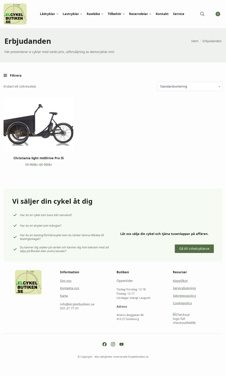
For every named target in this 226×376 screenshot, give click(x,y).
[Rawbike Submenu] (101, 14)
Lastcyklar (71, 14)
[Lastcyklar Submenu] (80, 14)
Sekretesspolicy (184, 296)
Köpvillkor (180, 281)
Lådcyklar (47, 14)
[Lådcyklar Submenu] (56, 14)
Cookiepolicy (182, 303)
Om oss (66, 281)
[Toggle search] (202, 14)
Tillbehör (114, 14)
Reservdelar (138, 14)
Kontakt (162, 14)
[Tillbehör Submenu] (123, 14)
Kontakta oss (69, 288)
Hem (194, 41)
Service (178, 14)
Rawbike (93, 14)
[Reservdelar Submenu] (149, 14)
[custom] (104, 344)
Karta (64, 296)
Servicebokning (184, 288)
